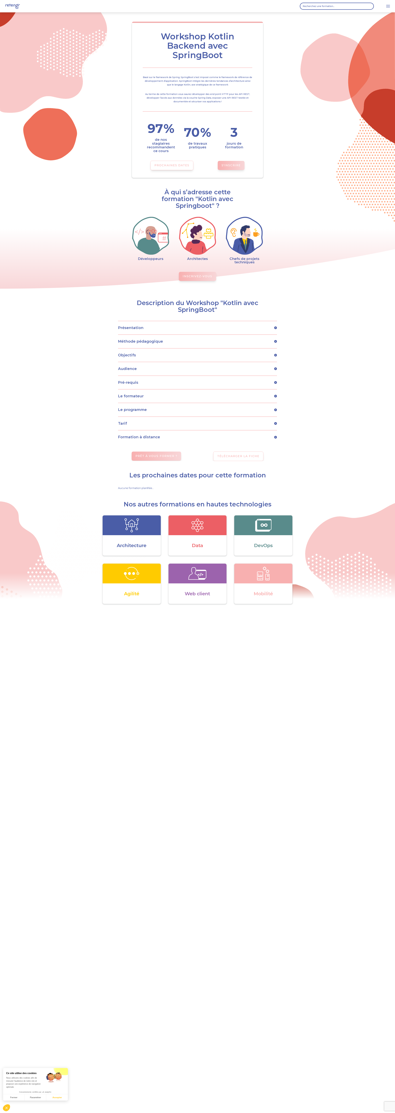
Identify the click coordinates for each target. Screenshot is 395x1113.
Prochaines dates (171, 165)
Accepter (57, 1097)
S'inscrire (231, 165)
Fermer (13, 1097)
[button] (6, 1107)
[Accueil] (12, 6)
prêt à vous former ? (156, 456)
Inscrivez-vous (197, 276)
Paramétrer (35, 1097)
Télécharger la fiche (238, 456)
